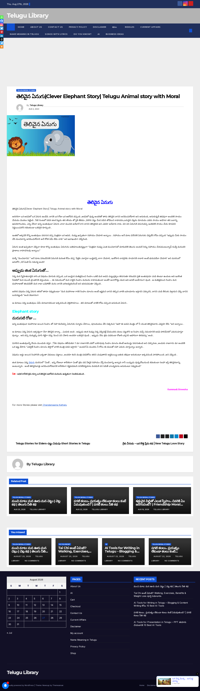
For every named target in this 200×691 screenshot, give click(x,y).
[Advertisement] (88, 66)
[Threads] (1, 39)
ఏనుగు (32, 362)
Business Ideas (115, 34)
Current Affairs (78, 619)
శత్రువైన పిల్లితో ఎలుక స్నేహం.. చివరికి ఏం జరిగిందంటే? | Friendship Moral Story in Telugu (160, 504)
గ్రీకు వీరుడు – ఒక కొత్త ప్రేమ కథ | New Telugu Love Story (153, 443)
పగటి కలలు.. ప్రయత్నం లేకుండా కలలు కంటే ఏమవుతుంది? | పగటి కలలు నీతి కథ (100, 502)
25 (27, 617)
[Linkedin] (1, 35)
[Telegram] (1, 43)
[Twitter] (1, 28)
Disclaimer (99, 27)
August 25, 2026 (22, 556)
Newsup (45, 685)
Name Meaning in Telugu (83, 639)
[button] (186, 30)
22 (60, 611)
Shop (73, 653)
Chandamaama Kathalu (54, 405)
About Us (36, 27)
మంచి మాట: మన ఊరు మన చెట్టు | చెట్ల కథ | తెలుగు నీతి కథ (36, 502)
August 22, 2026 (116, 556)
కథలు (114, 27)
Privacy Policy (78, 27)
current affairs (150, 27)
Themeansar (58, 685)
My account (76, 633)
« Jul (9, 632)
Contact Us (55, 27)
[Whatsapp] (1, 17)
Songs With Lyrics (56, 34)
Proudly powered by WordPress (20, 685)
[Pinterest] (1, 32)
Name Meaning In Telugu (24, 34)
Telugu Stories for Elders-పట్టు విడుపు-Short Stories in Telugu (53, 443)
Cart (72, 599)
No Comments (32, 561)
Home (21, 27)
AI (99, 34)
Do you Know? (83, 34)
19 (35, 611)
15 (60, 605)
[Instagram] (1, 24)
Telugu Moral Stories (26, 90)
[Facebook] (1, 21)
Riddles (129, 27)
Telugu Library (27, 15)
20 (43, 611)
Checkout (75, 606)
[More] (1, 46)
